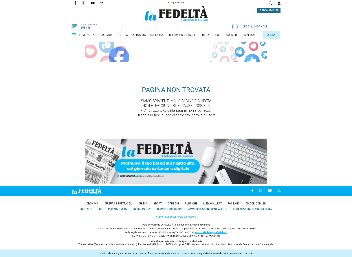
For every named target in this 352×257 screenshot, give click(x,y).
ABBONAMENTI (269, 10)
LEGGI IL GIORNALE (255, 26)
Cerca (270, 3)
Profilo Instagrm (86, 3)
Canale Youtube (95, 3)
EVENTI (85, 27)
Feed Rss (104, 3)
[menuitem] (87, 35)
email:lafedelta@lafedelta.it (211, 232)
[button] (279, 3)
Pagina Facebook (78, 3)
